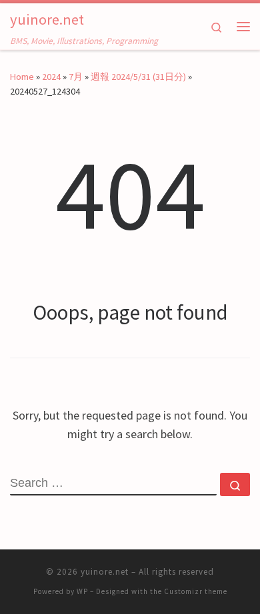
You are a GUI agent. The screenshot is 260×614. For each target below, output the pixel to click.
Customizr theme (195, 591)
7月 (76, 77)
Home (22, 77)
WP (82, 591)
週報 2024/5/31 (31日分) (138, 77)
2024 (51, 77)
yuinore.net (105, 571)
